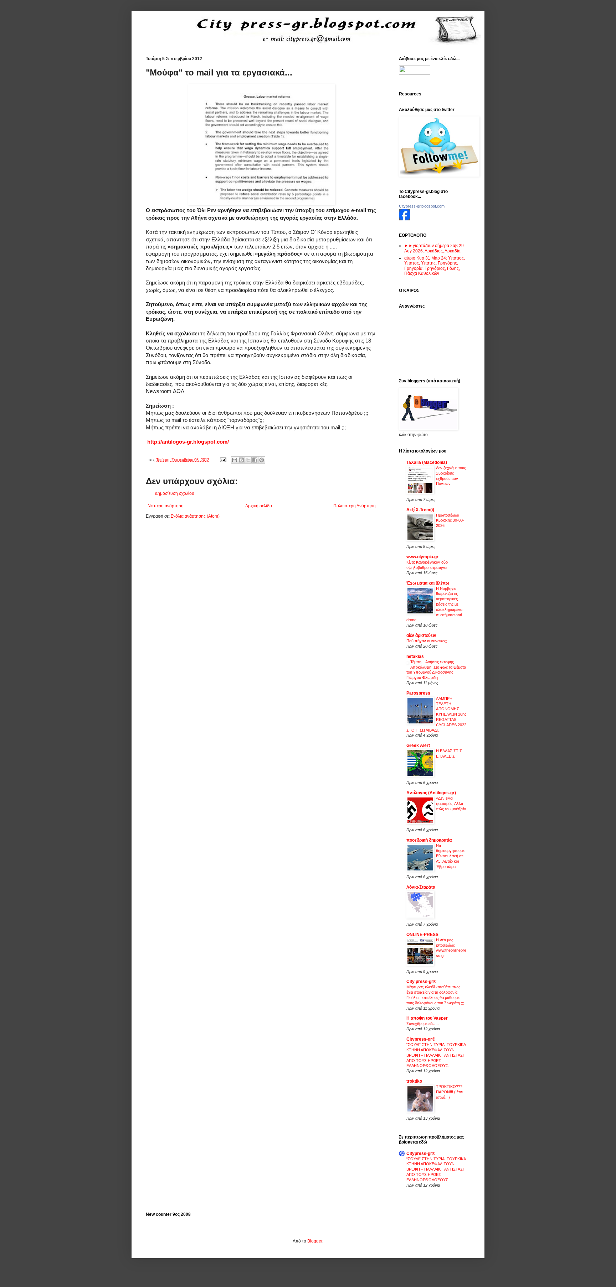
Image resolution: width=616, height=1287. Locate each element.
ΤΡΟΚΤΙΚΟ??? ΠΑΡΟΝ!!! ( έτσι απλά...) (449, 1091)
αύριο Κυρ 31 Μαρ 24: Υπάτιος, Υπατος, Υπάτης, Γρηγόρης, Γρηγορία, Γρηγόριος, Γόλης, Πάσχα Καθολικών (434, 266)
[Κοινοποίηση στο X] (248, 460)
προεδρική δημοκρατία (429, 840)
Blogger (314, 1241)
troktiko (414, 1081)
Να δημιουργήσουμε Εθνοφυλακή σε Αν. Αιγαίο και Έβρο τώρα (450, 856)
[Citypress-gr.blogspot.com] (404, 218)
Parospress (418, 693)
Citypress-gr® (420, 1039)
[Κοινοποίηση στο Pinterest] (261, 460)
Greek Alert (418, 745)
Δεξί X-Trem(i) (420, 509)
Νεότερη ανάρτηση (166, 505)
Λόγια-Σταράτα (420, 887)
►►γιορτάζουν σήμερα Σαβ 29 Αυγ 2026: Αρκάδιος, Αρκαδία (434, 248)
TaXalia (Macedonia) (426, 462)
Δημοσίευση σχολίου (174, 493)
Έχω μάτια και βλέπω (427, 583)
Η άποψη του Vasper (427, 1018)
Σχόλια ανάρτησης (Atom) (195, 516)
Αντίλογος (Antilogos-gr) (431, 792)
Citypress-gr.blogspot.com (422, 206)
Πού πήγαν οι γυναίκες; (426, 641)
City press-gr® (421, 981)
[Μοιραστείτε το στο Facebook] (254, 460)
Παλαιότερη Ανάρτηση (354, 505)
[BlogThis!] (241, 460)
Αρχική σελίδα (258, 505)
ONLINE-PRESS (422, 934)
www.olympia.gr (422, 556)
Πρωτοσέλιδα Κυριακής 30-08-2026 (450, 520)
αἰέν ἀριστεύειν (421, 635)
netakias (415, 656)
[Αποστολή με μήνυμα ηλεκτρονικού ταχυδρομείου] (234, 460)
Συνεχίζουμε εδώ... (422, 1023)
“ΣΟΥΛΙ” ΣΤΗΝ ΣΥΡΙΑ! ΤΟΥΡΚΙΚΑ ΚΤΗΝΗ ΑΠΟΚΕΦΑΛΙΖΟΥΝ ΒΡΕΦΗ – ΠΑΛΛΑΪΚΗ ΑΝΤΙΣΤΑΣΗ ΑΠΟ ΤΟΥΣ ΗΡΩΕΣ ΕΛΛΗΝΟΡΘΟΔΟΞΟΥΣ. (436, 1055)
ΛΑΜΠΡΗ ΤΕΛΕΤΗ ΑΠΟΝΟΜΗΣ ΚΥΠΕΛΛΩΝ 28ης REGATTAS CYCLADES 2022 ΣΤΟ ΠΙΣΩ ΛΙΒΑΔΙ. (436, 714)
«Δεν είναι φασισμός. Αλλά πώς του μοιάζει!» (451, 803)
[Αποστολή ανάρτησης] (222, 459)
